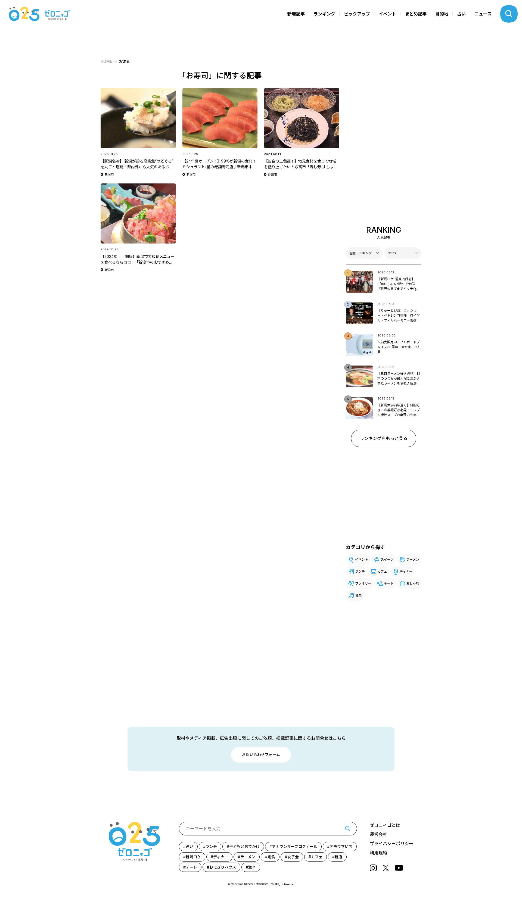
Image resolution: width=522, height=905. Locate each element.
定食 (271, 856)
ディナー (406, 571)
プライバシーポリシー (391, 843)
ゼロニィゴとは (385, 825)
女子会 (293, 856)
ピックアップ (357, 14)
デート (389, 583)
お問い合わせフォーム (261, 754)
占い (461, 14)
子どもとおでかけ (244, 846)
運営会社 (378, 834)
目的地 (441, 14)
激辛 (252, 867)
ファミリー (363, 583)
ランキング (324, 14)
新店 (338, 856)
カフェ (382, 571)
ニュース (483, 14)
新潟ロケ (193, 856)
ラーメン (412, 559)
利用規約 (378, 853)
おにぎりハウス (222, 867)
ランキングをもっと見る (384, 438)
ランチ (360, 571)
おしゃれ (412, 583)
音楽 (358, 595)
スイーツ (387, 559)
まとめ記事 (416, 14)
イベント (387, 14)
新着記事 (296, 14)
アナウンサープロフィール (294, 846)
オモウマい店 (341, 846)
